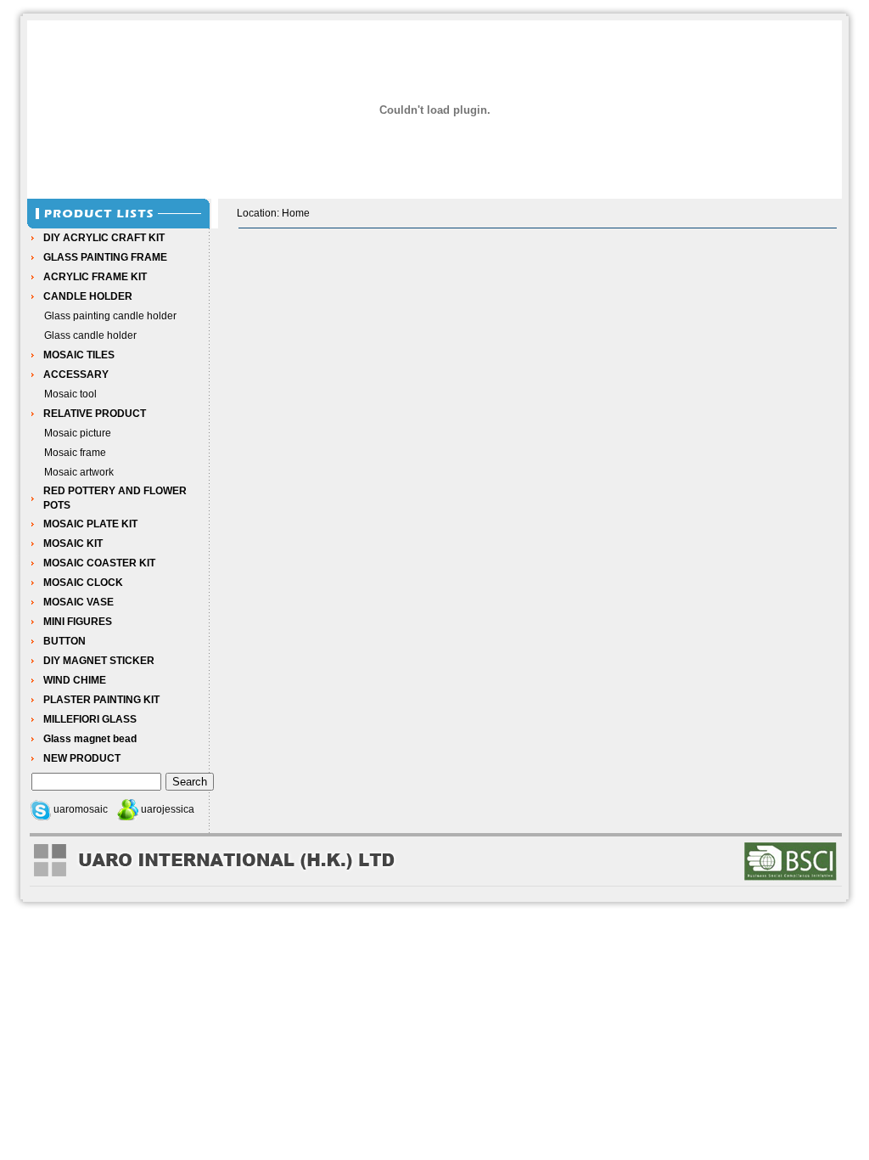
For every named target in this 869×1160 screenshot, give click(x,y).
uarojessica (167, 809)
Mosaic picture (77, 433)
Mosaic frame (75, 453)
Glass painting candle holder (110, 316)
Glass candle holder (90, 335)
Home (296, 213)
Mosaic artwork (79, 472)
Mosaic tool (70, 394)
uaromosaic (80, 809)
